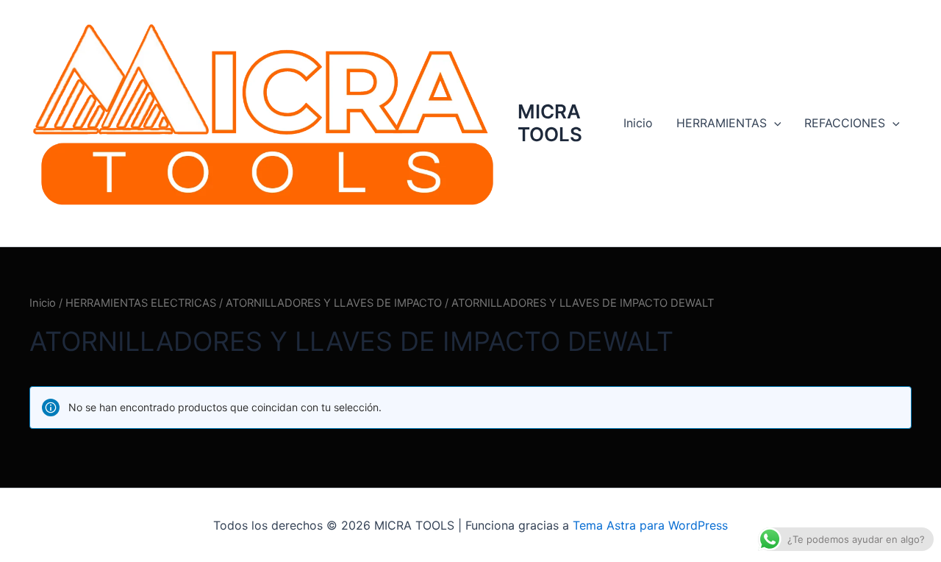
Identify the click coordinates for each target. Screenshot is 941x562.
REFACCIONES (844, 122)
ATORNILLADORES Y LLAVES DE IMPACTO (334, 303)
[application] (774, 122)
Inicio (638, 122)
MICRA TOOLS (550, 123)
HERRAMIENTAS (721, 122)
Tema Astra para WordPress (650, 525)
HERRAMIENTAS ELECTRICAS (140, 303)
